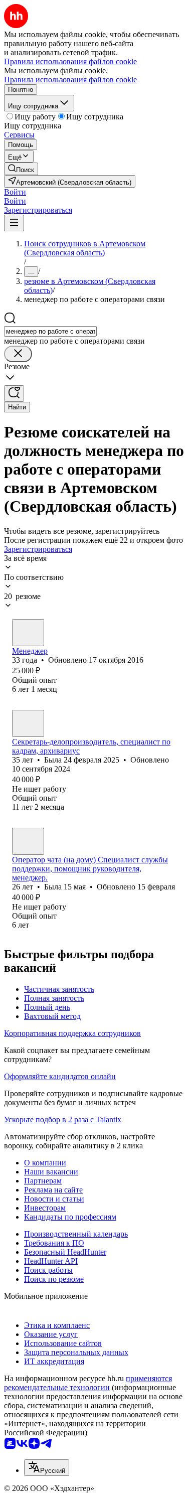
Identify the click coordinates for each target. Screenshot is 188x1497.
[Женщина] (28, 632)
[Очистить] (18, 354)
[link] (21, 169)
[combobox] (50, 331)
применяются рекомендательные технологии (88, 1383)
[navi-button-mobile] (14, 223)
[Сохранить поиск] (14, 393)
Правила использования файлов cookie (70, 79)
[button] (15, 192)
